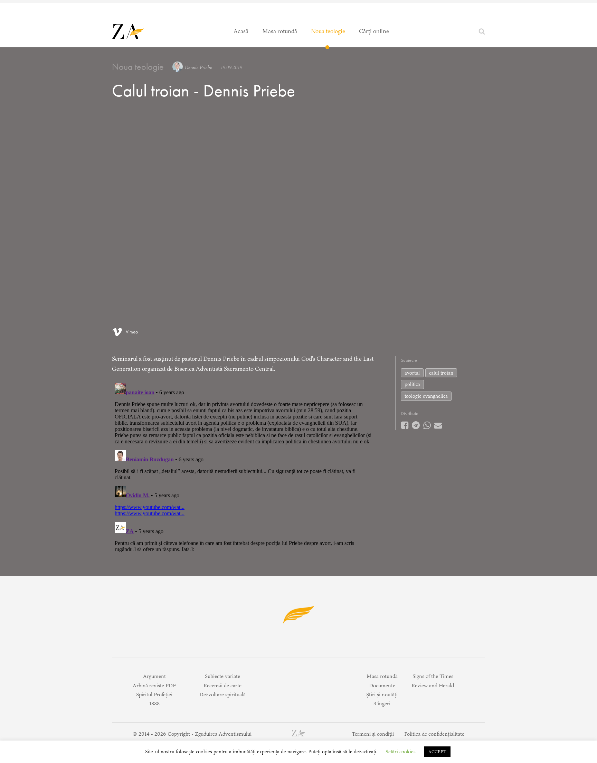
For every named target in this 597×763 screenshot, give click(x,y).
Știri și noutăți (382, 694)
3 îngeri (381, 703)
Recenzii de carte (222, 685)
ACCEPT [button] (437, 752)
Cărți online (374, 31)
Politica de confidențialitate (434, 733)
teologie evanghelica (426, 396)
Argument (154, 676)
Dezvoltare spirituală (222, 694)
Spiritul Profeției (154, 694)
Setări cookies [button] (401, 751)
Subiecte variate (222, 676)
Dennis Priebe (198, 67)
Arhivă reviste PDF (154, 685)
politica (412, 384)
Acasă (241, 31)
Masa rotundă (279, 31)
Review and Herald (432, 685)
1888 (154, 703)
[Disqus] (243, 466)
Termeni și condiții (373, 733)
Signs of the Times (433, 676)
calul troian (441, 372)
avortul (412, 372)
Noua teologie (328, 31)
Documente (382, 685)
